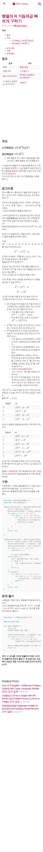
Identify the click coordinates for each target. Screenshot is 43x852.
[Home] (20, 4)
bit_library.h (25, 78)
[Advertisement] (21, 114)
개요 (9, 38)
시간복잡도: (22, 41)
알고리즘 (10, 48)
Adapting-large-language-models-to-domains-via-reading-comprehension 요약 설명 (20, 708)
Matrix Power (21, 26)
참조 (9, 35)
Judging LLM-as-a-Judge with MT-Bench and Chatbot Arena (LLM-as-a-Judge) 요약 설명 (21, 698)
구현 (9, 51)
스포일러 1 (24, 71)
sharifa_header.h (27, 75)
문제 (4, 227)
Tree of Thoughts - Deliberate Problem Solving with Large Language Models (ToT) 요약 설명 (21, 688)
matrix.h (23, 83)
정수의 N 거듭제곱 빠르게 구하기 (22, 474)
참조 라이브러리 (10, 76)
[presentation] (28, 40)
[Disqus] (21, 752)
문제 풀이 (11, 54)
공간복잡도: (20, 43)
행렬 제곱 (24, 67)
